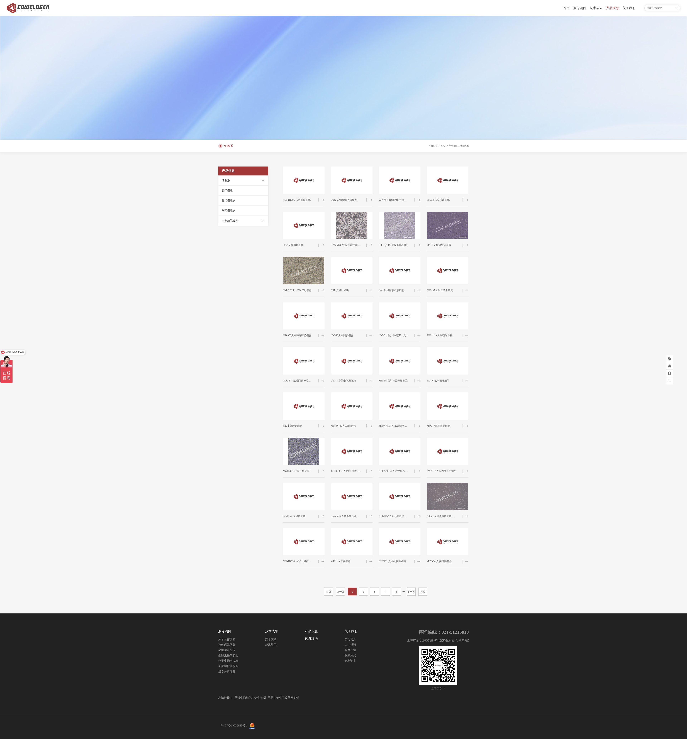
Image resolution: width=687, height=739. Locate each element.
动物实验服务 (226, 650)
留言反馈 (350, 650)
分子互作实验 (226, 639)
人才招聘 (350, 644)
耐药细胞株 (228, 210)
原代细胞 (227, 190)
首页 (442, 146)
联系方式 (350, 655)
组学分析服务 (226, 671)
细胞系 (465, 146)
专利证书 (350, 660)
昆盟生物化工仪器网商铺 (283, 697)
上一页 (340, 591)
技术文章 (271, 639)
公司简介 (350, 639)
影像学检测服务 (228, 666)
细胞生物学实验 (228, 655)
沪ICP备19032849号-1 (234, 725)
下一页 (411, 591)
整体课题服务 (226, 644)
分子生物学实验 (228, 660)
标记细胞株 (228, 200)
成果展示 (271, 644)
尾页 (422, 591)
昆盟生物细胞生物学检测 (250, 697)
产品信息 (453, 146)
